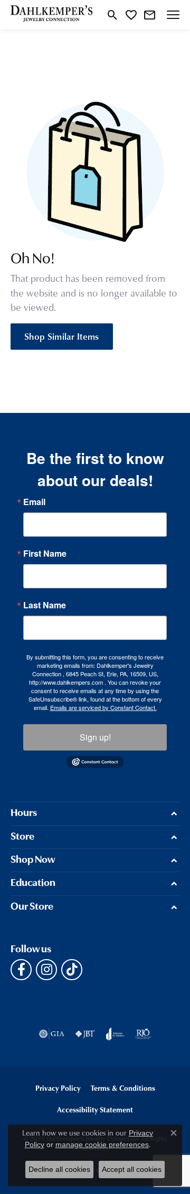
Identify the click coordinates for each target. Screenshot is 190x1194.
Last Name (44, 605)
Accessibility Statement (95, 1109)
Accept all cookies (132, 1169)
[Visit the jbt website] (85, 1034)
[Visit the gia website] (51, 1034)
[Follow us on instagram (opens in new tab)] (46, 969)
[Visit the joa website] (115, 1034)
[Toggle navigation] (173, 14)
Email (34, 502)
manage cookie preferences (102, 1144)
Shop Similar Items (61, 336)
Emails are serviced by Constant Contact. (103, 707)
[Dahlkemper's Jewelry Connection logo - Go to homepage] (51, 14)
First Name (44, 553)
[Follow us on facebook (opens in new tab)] (21, 969)
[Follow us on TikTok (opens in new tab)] (71, 969)
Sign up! (95, 737)
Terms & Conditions (123, 1088)
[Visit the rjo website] (143, 1034)
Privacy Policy (57, 1088)
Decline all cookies (59, 1169)
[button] (112, 14)
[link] (149, 14)
